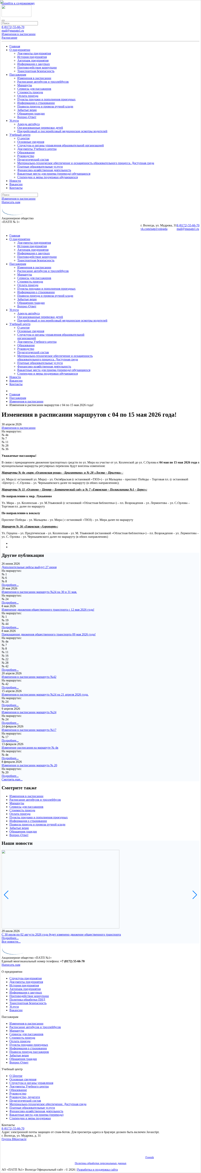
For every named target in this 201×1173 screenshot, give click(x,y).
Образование (18, 1090)
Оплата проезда (19, 1041)
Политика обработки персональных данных (100, 1163)
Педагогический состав (25, 1100)
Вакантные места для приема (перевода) (36, 1114)
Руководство (17, 1093)
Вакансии (16, 1010)
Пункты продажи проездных (28, 1044)
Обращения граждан (23, 1059)
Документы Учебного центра (29, 1086)
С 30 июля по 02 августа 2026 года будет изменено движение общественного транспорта (61, 934)
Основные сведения (22, 1079)
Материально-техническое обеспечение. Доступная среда (47, 1104)
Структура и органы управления (31, 1083)
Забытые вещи (19, 1055)
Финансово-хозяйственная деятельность (36, 1111)
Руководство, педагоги (24, 1097)
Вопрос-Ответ (18, 1062)
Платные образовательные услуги (32, 1107)
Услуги (14, 1006)
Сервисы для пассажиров (26, 1034)
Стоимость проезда (22, 1037)
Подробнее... (10, 938)
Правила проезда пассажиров (29, 1051)
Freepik (149, 1157)
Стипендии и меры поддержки (30, 1118)
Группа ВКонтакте (14, 1139)
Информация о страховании (28, 1048)
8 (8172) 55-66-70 (13, 1128)
